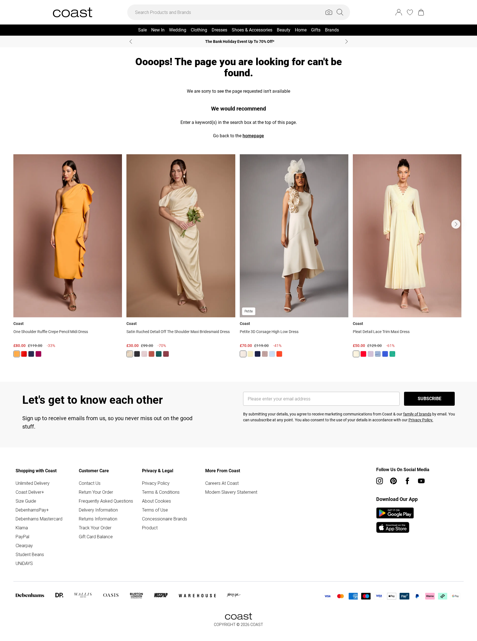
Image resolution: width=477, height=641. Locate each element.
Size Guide (26, 501)
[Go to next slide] (455, 224)
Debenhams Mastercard (39, 519)
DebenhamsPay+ (32, 510)
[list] (238, 259)
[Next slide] (346, 41)
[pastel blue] (272, 354)
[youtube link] (421, 481)
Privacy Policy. (420, 420)
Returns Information (98, 519)
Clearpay (24, 545)
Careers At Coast (222, 483)
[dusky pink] (265, 354)
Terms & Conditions (161, 492)
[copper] (151, 354)
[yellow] (356, 354)
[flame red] (24, 354)
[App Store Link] (395, 520)
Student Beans (30, 554)
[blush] (144, 354)
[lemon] (130, 354)
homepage (253, 135)
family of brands (417, 414)
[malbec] (166, 354)
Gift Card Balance (96, 536)
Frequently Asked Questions (106, 501)
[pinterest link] (393, 481)
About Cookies (156, 501)
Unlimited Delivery (33, 483)
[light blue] (378, 354)
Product (150, 527)
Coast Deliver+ (30, 492)
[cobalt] (385, 354)
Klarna (22, 527)
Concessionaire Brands (164, 519)
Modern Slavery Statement (231, 492)
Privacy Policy (156, 483)
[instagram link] (379, 481)
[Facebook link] (407, 481)
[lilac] (371, 354)
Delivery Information (98, 510)
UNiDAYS (24, 563)
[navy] (31, 354)
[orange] (17, 354)
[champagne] (243, 354)
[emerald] (159, 354)
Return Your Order (96, 492)
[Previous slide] (130, 41)
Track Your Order (95, 527)
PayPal (22, 536)
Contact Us (90, 483)
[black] (137, 354)
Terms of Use (155, 510)
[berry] (38, 354)
